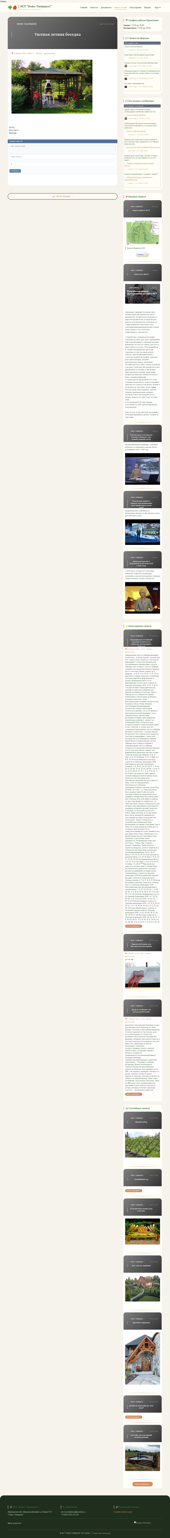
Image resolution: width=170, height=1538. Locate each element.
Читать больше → (142, 1484)
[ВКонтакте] (25, 1523)
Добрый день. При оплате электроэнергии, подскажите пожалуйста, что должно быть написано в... (140, 126)
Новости (94, 7)
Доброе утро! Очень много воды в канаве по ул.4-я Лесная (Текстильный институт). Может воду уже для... (141, 142)
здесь (154, 387)
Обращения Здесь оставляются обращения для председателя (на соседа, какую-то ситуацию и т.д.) (142, 73)
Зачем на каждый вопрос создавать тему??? (141, 174)
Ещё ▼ (158, 7)
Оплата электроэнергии (133, 47)
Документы (106, 7)
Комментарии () (16, 141)
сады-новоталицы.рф (101, 1533)
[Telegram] (41, 1523)
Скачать (141, 254)
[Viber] (36, 1523)
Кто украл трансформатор (134, 83)
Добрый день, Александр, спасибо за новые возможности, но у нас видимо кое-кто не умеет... (140, 158)
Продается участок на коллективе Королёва (141, 63)
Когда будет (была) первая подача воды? (139, 55)
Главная (83, 7)
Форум (147, 7)
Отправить (15, 171)
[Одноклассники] (30, 1523)
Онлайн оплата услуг (123, 1512)
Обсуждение (135, 7)
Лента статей (120, 7)
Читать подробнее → (134, 926)
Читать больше (63, 196)
